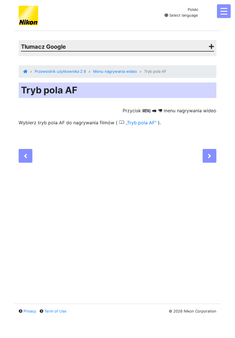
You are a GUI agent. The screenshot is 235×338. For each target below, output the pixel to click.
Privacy (29, 311)
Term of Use (55, 311)
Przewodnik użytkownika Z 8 (60, 71)
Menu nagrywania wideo (115, 71)
